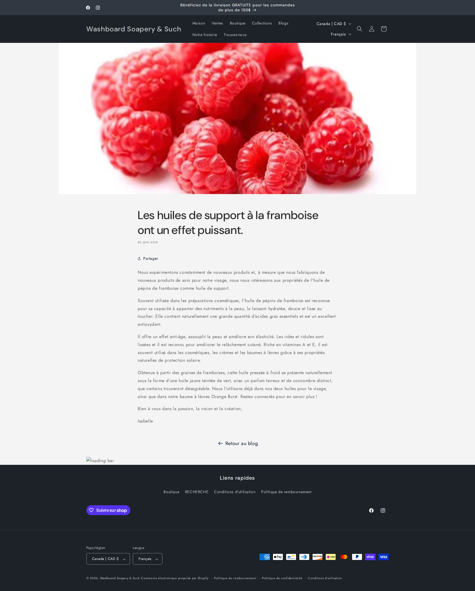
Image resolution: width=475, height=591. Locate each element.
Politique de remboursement (286, 491)
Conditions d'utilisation (234, 491)
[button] (360, 29)
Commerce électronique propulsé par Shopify (174, 578)
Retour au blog (241, 443)
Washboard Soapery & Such (120, 578)
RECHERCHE (196, 491)
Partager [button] (150, 258)
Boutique (171, 491)
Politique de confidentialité (282, 578)
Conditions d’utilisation (325, 578)
